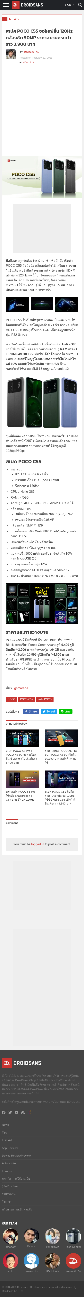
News (14, 19)
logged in (37, 844)
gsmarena (21, 688)
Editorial (7, 1140)
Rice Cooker (73, 1246)
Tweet (50, 711)
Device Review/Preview (16, 1155)
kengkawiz (52, 1246)
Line (67, 711)
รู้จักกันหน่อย (10, 1186)
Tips (4, 1132)
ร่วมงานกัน (8, 1194)
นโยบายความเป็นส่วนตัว (17, 1209)
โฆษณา (7, 1201)
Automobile (9, 1163)
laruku (10, 1271)
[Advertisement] (42, 112)
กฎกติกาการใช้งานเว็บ (16, 1178)
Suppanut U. (31, 51)
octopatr (10, 1246)
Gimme (31, 1246)
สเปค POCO (45, 699)
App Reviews (10, 1148)
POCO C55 (26, 699)
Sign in (69, 4)
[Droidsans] (27, 5)
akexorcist (31, 1271)
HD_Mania (52, 1271)
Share (33, 711)
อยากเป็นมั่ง (73, 1271)
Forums (7, 1171)
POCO (11, 699)
